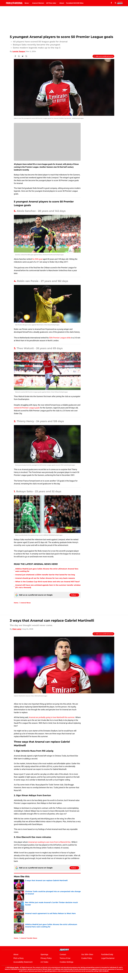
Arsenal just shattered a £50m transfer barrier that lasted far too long (45, 575)
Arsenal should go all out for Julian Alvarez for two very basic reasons (45, 578)
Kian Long (16, 629)
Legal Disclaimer (108, 958)
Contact (63, 954)
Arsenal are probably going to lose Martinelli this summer (51, 717)
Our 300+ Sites (87, 954)
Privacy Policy (46, 958)
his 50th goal (37, 259)
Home (16, 603)
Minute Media (14, 967)
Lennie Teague (18, 51)
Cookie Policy (86, 958)
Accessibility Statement (22, 962)
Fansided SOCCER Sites (74, 3)
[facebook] (111, 3)
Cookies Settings (66, 962)
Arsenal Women (38, 3)
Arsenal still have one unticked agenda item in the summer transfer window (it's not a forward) (48, 586)
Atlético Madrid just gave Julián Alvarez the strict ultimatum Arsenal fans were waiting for (46, 570)
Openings (44, 954)
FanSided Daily (107, 954)
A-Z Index (44, 962)
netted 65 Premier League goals (27, 408)
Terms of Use (65, 958)
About (61, 3)
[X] (115, 3)
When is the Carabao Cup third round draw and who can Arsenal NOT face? (47, 582)
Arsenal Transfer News (28, 938)
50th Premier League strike (60, 338)
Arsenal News (25, 603)
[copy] (26, 56)
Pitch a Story (18, 958)
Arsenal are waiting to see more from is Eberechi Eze (49, 842)
